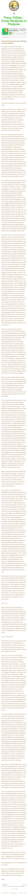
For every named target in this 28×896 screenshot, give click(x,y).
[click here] (23, 41)
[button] (14, 13)
